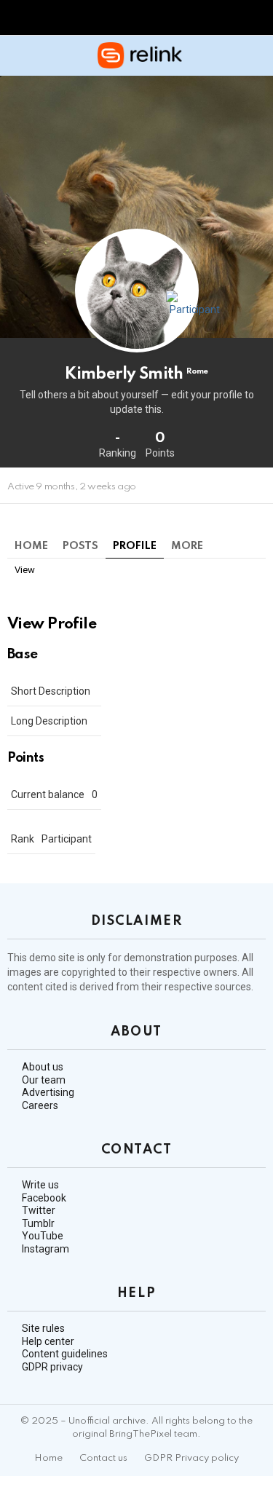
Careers (40, 1105)
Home (31, 546)
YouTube (42, 1236)
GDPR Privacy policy (191, 1458)
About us (42, 1067)
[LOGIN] (257, 55)
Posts (80, 546)
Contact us (103, 1458)
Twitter (38, 1210)
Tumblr (38, 1223)
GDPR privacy (52, 1367)
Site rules (43, 1328)
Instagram (45, 1249)
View (25, 569)
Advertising (48, 1092)
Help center (48, 1341)
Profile (135, 546)
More (187, 546)
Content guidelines (65, 1354)
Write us (40, 1185)
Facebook (44, 1198)
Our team (44, 1080)
